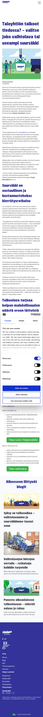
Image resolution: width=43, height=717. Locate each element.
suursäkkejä (23, 132)
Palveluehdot (6, 684)
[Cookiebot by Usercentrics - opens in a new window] (30, 314)
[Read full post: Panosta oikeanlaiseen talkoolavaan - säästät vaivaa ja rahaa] (21, 595)
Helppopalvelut (7, 82)
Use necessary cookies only (21, 401)
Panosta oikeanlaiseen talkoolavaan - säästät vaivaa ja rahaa (19, 604)
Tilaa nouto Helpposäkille (23, 439)
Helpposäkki (6, 678)
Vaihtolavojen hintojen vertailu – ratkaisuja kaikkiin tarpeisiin (19, 563)
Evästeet (5, 669)
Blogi (4, 660)
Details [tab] (21, 321)
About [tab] (35, 321)
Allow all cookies (21, 388)
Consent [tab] (7, 321)
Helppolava (6, 676)
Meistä (4, 657)
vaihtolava (10, 406)
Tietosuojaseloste (8, 666)
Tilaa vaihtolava (18, 468)
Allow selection (21, 395)
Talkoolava (6, 90)
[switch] (37, 365)
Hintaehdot (6, 681)
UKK (3, 663)
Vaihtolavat (6, 117)
